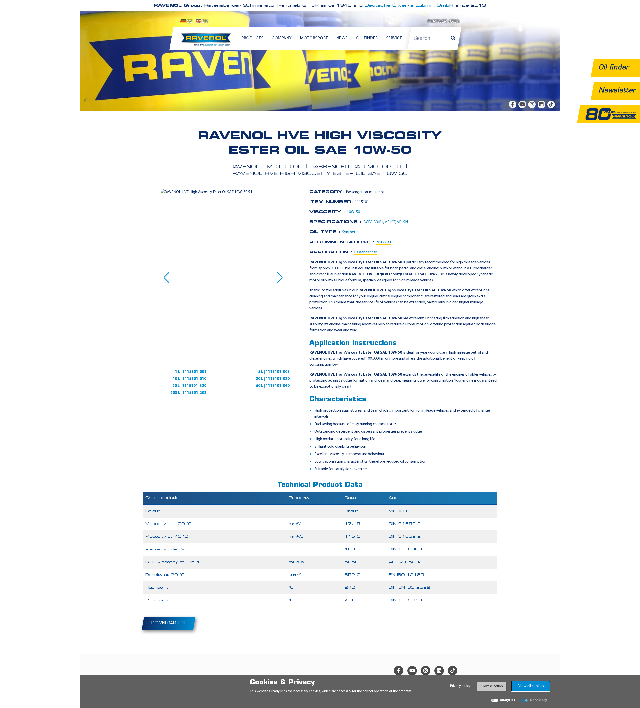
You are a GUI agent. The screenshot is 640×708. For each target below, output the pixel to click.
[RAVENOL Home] (207, 41)
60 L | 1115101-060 (273, 386)
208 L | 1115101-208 (188, 393)
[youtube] (522, 104)
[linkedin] (541, 104)
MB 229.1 (384, 242)
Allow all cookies (531, 686)
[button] (166, 277)
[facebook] (512, 104)
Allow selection (491, 686)
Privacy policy (460, 686)
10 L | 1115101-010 (189, 379)
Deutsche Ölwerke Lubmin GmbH (409, 6)
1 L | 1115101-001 (190, 372)
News (342, 38)
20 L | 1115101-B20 (189, 386)
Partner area (444, 22)
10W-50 (353, 212)
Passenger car (365, 252)
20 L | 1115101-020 (273, 379)
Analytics (507, 700)
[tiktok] (551, 104)
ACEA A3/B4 (374, 222)
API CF (390, 222)
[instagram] (532, 104)
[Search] (453, 38)
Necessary (538, 700)
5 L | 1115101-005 (274, 372)
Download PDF (169, 623)
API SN (402, 222)
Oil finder (367, 38)
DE (189, 22)
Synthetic (350, 232)
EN (205, 22)
